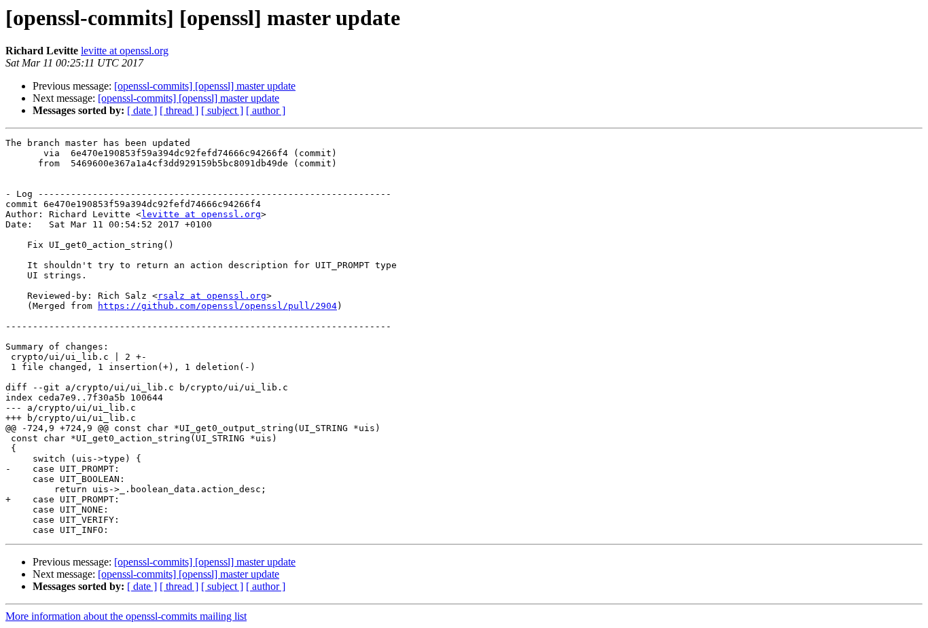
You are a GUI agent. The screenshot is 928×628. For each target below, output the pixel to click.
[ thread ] (179, 110)
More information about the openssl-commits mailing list (126, 616)
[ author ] (265, 110)
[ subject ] (222, 110)
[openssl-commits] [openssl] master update (205, 86)
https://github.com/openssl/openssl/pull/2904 (217, 306)
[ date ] (142, 110)
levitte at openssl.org (124, 50)
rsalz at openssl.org (212, 296)
